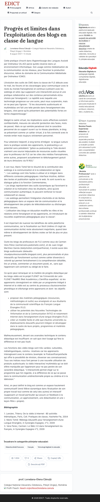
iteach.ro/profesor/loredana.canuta (37, 488)
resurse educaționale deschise (84, 46)
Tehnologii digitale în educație (49, 447)
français (31, 447)
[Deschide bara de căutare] (91, 12)
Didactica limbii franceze (15, 447)
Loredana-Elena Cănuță (20, 48)
